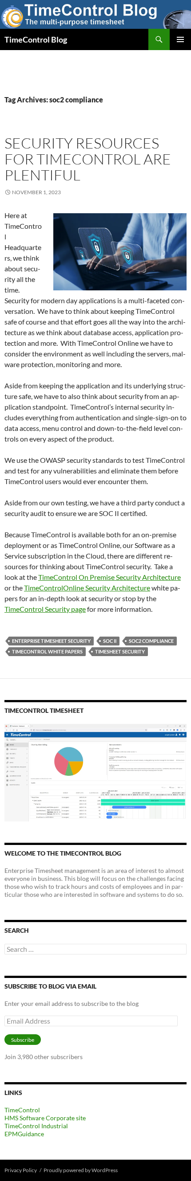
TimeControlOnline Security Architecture (87, 587)
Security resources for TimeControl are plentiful (87, 159)
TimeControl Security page (45, 609)
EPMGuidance (24, 1134)
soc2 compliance (151, 641)
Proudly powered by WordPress (81, 1170)
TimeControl (22, 1110)
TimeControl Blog (35, 39)
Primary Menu (180, 39)
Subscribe (22, 1039)
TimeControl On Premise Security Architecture (109, 577)
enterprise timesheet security (51, 641)
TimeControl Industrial (36, 1126)
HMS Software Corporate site (45, 1118)
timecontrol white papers (47, 651)
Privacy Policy (20, 1170)
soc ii (109, 641)
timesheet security (120, 651)
